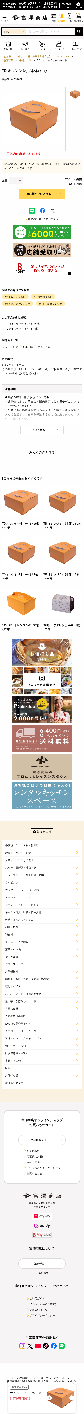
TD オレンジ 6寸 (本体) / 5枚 (21, 328)
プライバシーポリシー (42, 1315)
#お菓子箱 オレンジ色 (50, 303)
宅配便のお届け (36, 1156)
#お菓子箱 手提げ (43, 296)
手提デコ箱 (25, 60)
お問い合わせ (34, 1173)
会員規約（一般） (39, 1310)
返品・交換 (33, 1162)
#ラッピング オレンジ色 (17, 303)
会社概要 (43, 1273)
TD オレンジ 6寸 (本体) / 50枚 (22, 323)
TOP (11, 1378)
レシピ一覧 (36, 1378)
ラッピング (63, 56)
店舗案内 (59, 1381)
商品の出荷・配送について (43, 219)
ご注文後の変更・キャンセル (43, 1168)
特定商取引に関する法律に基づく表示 (29, 1381)
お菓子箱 (8, 60)
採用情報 (72, 1381)
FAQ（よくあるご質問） (43, 1304)
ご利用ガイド (37, 1298)
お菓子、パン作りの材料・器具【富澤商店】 (27, 56)
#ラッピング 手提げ (15, 296)
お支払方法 (33, 1151)
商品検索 (22, 1378)
